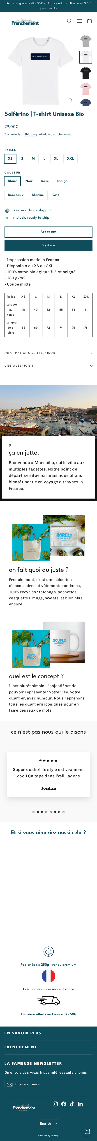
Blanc (12, 181)
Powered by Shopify (48, 1136)
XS (10, 158)
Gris (56, 195)
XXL (70, 158)
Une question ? (19, 366)
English (45, 1123)
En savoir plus (23, 1033)
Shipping (30, 134)
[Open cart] (87, 1131)
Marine (38, 195)
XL (56, 158)
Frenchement (21, 1047)
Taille (10, 150)
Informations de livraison (30, 353)
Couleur (13, 172)
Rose (45, 181)
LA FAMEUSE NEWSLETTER (33, 1064)
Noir (29, 181)
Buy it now (48, 245)
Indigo (62, 181)
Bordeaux (16, 195)
